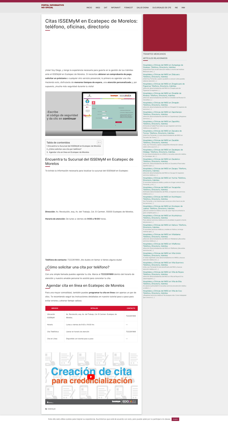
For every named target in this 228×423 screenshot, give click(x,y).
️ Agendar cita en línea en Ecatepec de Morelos (69, 152)
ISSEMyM (51, 409)
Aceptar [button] (175, 419)
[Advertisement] (91, 51)
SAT (105, 7)
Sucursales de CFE (161, 7)
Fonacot (128, 7)
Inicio (89, 7)
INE (176, 7)
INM (183, 7)
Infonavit (116, 7)
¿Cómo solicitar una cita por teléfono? (64, 149)
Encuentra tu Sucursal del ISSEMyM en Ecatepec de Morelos (74, 146)
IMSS (98, 7)
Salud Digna (143, 7)
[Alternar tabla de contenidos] (98, 142)
